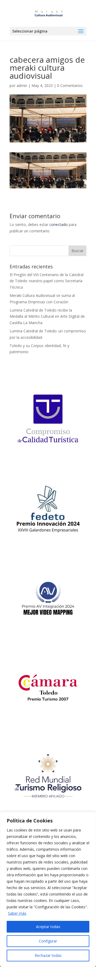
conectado (58, 224)
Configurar (48, 941)
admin (22, 85)
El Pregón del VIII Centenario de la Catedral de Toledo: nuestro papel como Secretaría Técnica (46, 281)
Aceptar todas (48, 926)
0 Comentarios (70, 85)
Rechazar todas (48, 955)
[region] (48, 889)
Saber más (17, 913)
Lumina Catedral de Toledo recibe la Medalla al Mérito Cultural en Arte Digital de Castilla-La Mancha (47, 316)
